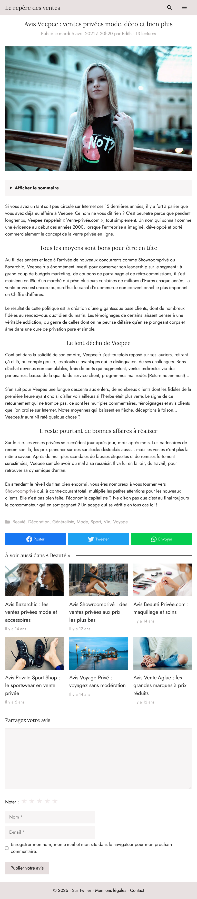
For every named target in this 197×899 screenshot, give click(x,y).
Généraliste (63, 521)
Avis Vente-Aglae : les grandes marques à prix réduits (159, 685)
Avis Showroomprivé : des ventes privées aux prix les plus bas (98, 612)
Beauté (19, 521)
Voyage (120, 521)
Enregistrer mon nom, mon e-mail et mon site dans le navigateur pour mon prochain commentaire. (91, 848)
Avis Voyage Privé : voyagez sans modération (97, 681)
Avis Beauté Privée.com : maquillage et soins (161, 608)
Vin (107, 521)
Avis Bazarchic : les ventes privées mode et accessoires (31, 612)
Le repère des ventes (32, 7)
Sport (96, 521)
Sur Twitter (81, 890)
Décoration (39, 521)
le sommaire (37, 188)
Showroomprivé (20, 491)
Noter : (12, 802)
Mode (82, 521)
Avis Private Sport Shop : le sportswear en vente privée (32, 685)
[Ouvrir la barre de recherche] (169, 7)
